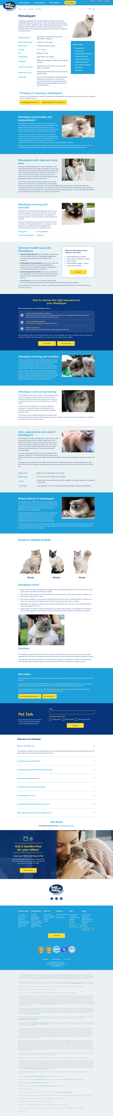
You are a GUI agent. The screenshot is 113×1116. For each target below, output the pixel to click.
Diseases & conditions (49, 916)
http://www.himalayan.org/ (66, 826)
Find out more (47, 343)
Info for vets (59, 916)
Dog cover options (86, 914)
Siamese (20, 508)
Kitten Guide (27, 685)
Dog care (46, 919)
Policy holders (36, 911)
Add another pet (35, 924)
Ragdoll (35, 178)
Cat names (72, 922)
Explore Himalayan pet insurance (29, 696)
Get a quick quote (28, 870)
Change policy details (36, 922)
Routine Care (21, 919)
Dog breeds (85, 922)
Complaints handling (36, 926)
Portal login (34, 914)
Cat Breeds (31, 9)
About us (59, 911)
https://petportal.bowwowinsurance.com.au (28, 1019)
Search (93, 1)
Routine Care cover (41, 1079)
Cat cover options (73, 914)
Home (20, 9)
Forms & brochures (36, 921)
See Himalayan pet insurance (29, 102)
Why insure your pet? (23, 921)
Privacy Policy (45, 959)
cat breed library (57, 684)
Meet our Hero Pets (49, 918)
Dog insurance (85, 916)
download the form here (43, 1068)
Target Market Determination (76, 983)
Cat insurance (72, 916)
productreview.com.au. (30, 1071)
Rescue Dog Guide (86, 921)
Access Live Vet (35, 919)
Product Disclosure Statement (49, 1003)
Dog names (85, 926)
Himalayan (38, 9)
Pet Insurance (23, 911)
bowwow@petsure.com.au (58, 965)
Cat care (46, 921)
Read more (78, 272)
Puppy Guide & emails (87, 919)
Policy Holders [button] (54, 3)
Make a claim (34, 916)
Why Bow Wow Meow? (24, 922)
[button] (56, 746)
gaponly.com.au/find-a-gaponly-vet (40, 1023)
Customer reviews (22, 924)
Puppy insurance (86, 918)
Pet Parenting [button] (39, 3)
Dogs (84, 911)
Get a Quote (70, 3)
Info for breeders (60, 918)
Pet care (47, 911)
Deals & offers (22, 926)
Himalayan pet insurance (58, 689)
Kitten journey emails (74, 918)
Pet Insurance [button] (25, 3)
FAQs (19, 927)
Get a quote (56, 935)
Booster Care (21, 918)
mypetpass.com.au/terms (34, 1013)
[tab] (56, 746)
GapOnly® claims (35, 918)
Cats (24, 9)
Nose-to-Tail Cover (23, 916)
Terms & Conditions (56, 959)
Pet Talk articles (48, 914)
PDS (67, 983)
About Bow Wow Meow (62, 914)
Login (107, 1)
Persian (24, 506)
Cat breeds (72, 919)
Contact (101, 1)
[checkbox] (72, 719)
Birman (82, 577)
